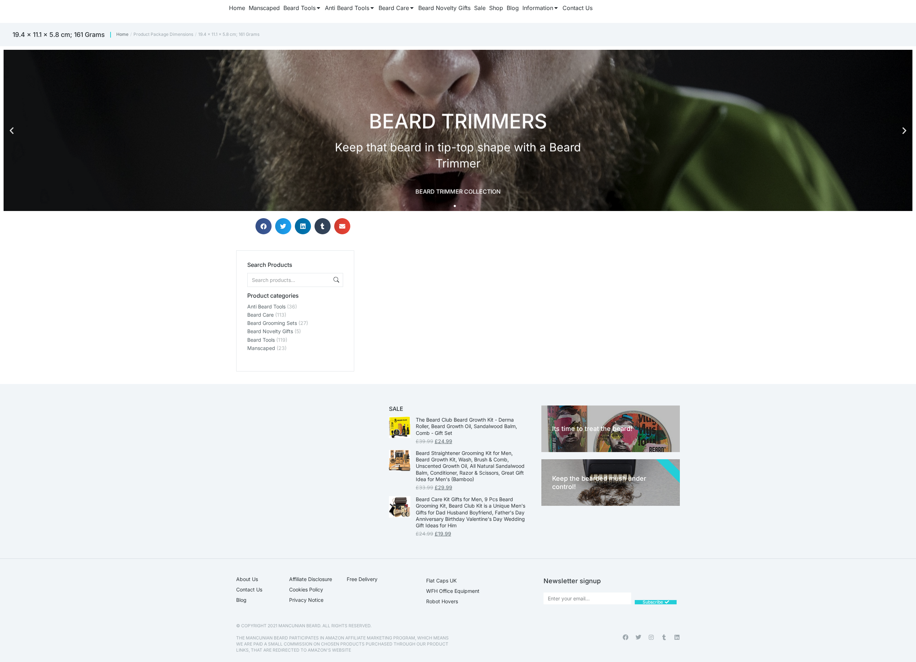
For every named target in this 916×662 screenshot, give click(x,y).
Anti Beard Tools (266, 306)
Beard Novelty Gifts (270, 331)
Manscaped (261, 348)
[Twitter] (638, 637)
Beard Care (260, 315)
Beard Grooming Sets (272, 323)
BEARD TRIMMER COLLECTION (458, 190)
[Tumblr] (664, 637)
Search (335, 280)
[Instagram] (651, 637)
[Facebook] (625, 637)
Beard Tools (261, 340)
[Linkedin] (677, 637)
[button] (11, 130)
